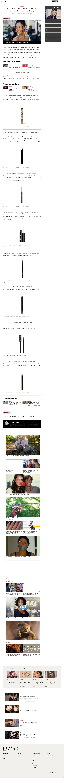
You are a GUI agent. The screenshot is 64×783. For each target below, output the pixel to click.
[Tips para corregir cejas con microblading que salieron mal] (12, 709)
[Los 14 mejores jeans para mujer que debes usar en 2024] (5, 65)
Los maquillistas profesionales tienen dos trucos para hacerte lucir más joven (34, 88)
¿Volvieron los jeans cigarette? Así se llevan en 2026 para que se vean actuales (53, 30)
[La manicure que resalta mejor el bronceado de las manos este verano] (12, 735)
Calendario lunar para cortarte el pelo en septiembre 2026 (12, 682)
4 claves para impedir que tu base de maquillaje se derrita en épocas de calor (15, 88)
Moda (18, 1)
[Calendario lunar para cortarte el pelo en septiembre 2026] (13, 674)
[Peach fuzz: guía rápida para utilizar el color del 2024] (25, 65)
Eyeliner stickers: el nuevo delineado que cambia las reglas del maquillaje (54, 21)
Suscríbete (55, 1)
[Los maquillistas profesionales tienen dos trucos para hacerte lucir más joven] (25, 87)
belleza (6, 416)
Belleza (22, 1)
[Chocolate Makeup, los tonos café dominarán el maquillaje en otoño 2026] (38, 674)
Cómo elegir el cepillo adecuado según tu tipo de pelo (54, 25)
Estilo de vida (35, 1)
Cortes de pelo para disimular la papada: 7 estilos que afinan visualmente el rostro (50, 683)
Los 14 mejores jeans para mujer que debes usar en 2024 (15, 66)
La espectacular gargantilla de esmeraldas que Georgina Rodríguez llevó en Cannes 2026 (54, 35)
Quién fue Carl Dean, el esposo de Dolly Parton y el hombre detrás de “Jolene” (53, 39)
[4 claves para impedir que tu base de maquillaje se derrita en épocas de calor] (5, 87)
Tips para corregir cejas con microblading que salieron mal (28, 709)
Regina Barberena (25, 15)
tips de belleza (30, 416)
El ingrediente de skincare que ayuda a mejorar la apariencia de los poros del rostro (25, 683)
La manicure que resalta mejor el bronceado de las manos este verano (29, 735)
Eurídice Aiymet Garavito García (36, 67)
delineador (13, 416)
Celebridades (28, 1)
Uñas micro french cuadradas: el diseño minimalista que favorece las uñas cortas (29, 698)
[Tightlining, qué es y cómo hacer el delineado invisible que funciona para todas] (25, 402)
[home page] (5, 1)
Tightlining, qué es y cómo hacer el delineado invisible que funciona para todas (34, 403)
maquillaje (21, 416)
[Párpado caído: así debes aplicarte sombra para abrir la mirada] (5, 402)
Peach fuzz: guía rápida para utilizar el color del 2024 (33, 66)
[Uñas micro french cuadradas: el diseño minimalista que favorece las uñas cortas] (12, 697)
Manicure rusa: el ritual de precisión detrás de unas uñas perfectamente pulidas (29, 723)
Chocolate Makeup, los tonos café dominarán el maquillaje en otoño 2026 (38, 683)
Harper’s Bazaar (15, 90)
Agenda (41, 1)
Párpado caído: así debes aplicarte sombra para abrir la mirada (15, 403)
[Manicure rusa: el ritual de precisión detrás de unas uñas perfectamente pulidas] (12, 723)
